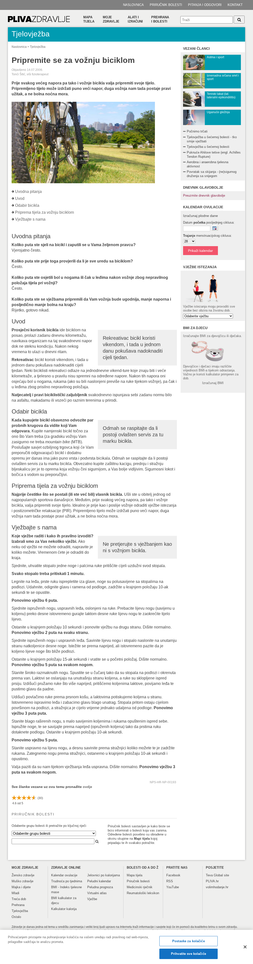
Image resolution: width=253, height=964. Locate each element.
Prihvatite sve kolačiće (188, 954)
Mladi (15, 893)
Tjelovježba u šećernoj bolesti (208, 147)
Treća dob (19, 899)
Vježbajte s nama (30, 219)
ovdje (87, 787)
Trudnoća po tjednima (66, 881)
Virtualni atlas (97, 893)
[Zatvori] (245, 946)
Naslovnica (133, 5)
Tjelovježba (37, 47)
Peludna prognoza (100, 887)
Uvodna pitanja (28, 191)
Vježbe (92, 899)
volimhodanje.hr (217, 887)
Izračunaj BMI (213, 383)
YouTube (172, 887)
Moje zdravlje (111, 19)
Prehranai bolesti (160, 19)
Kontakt (235, 5)
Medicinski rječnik (139, 887)
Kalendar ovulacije (64, 875)
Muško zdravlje (22, 881)
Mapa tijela (88, 19)
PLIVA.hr (212, 881)
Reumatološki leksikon (143, 893)
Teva (209, 875)
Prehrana (18, 905)
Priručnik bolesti (166, 5)
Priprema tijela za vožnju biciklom (44, 212)
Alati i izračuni (135, 19)
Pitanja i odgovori (205, 5)
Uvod (19, 198)
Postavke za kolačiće (188, 941)
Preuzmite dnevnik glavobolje (204, 195)
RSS (169, 881)
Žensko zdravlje (23, 875)
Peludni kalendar (99, 881)
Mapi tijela (142, 838)
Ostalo (16, 917)
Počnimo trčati (197, 131)
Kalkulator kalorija (64, 909)
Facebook (173, 875)
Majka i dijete (21, 887)
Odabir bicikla (27, 205)
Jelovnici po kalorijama (103, 875)
